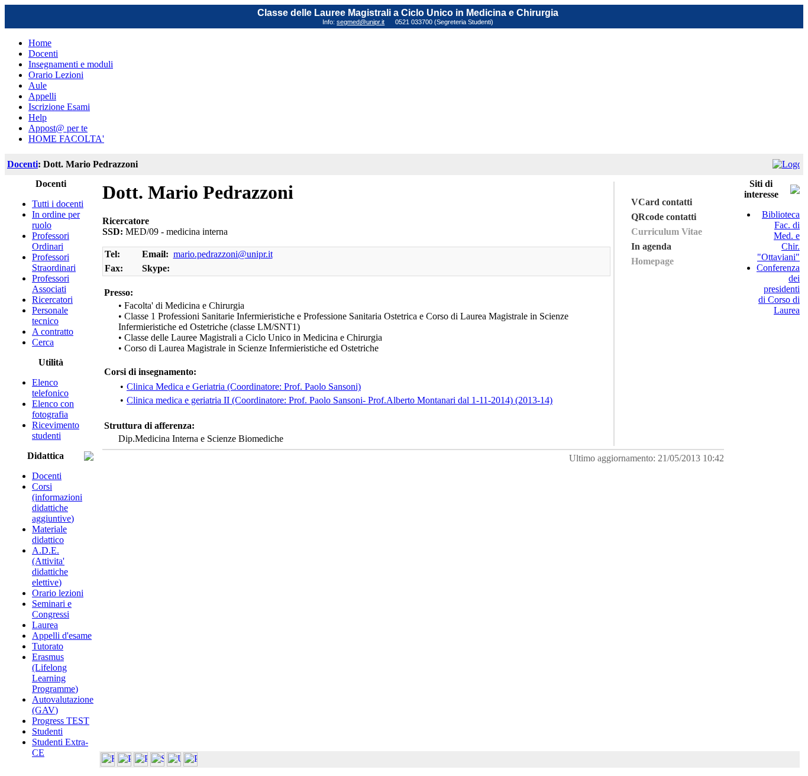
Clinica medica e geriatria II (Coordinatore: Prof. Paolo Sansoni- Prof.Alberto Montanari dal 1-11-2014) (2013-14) (339, 400)
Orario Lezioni (55, 75)
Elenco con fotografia (53, 409)
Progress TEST (60, 721)
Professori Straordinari (54, 262)
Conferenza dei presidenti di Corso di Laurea (778, 289)
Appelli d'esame (62, 635)
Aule (37, 85)
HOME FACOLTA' (66, 139)
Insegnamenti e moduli (70, 64)
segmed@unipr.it (360, 21)
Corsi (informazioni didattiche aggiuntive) (57, 502)
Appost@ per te (58, 128)
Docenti (43, 53)
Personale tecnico (50, 315)
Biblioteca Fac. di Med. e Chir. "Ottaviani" (778, 235)
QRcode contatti (663, 217)
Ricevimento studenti (55, 430)
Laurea (45, 625)
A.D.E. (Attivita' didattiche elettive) (50, 566)
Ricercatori (52, 300)
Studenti (47, 731)
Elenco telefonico (50, 387)
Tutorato (47, 646)
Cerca (43, 342)
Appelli (42, 96)
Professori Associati (50, 283)
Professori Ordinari (50, 241)
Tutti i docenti (57, 204)
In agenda (651, 246)
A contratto (52, 331)
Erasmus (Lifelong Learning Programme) (55, 673)
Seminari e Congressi (52, 609)
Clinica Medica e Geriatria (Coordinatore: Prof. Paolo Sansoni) (244, 386)
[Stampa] (190, 763)
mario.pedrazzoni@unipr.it (223, 254)
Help (37, 117)
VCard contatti (661, 202)
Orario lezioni (57, 593)
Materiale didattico (49, 534)
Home (39, 43)
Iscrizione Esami (59, 107)
